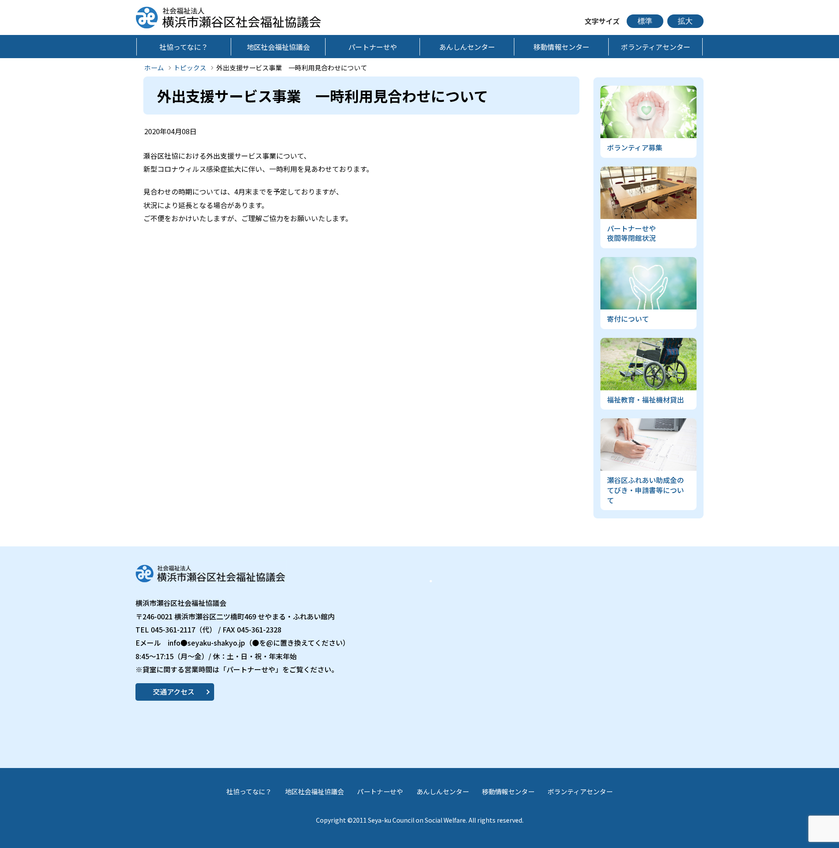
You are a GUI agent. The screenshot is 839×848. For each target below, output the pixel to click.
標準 (645, 21)
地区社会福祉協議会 (314, 791)
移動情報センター (508, 791)
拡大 (685, 21)
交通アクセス (173, 691)
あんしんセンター (442, 791)
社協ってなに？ (249, 791)
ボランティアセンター (580, 791)
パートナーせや (380, 791)
